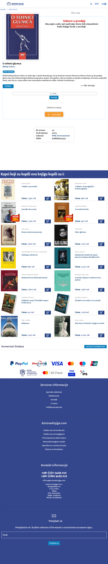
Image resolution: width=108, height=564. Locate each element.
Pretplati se (54, 543)
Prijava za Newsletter (54, 449)
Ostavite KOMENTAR (95, 347)
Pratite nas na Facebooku (54, 430)
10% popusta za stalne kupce (54, 438)
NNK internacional (61, 136)
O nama (54, 403)
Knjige (3, 9)
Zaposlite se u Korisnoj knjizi (54, 445)
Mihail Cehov (9, 67)
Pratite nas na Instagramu (54, 434)
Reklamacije (54, 396)
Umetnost (13, 9)
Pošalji (54, 97)
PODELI (8, 86)
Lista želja (56, 114)
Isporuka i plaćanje (54, 392)
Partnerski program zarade (54, 442)
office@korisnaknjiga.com (54, 480)
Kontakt (54, 400)
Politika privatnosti (54, 407)
